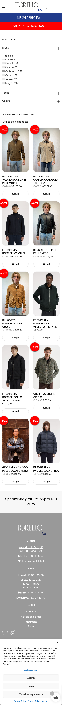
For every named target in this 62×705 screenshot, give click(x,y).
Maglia (9, 83)
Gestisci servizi (30, 670)
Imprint (45, 701)
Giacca (9, 67)
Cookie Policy (20, 701)
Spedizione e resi (31, 616)
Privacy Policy (34, 701)
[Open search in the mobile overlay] (45, 6)
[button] (57, 642)
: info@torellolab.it (31, 561)
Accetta (31, 678)
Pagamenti (31, 621)
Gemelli (9, 63)
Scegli (15, 194)
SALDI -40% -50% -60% (28, 26)
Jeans (8, 79)
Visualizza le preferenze (31, 694)
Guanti (9, 75)
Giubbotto (11, 71)
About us (31, 611)
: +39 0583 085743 (31, 556)
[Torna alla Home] (28, 6)
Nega (31, 686)
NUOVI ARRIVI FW (28, 17)
